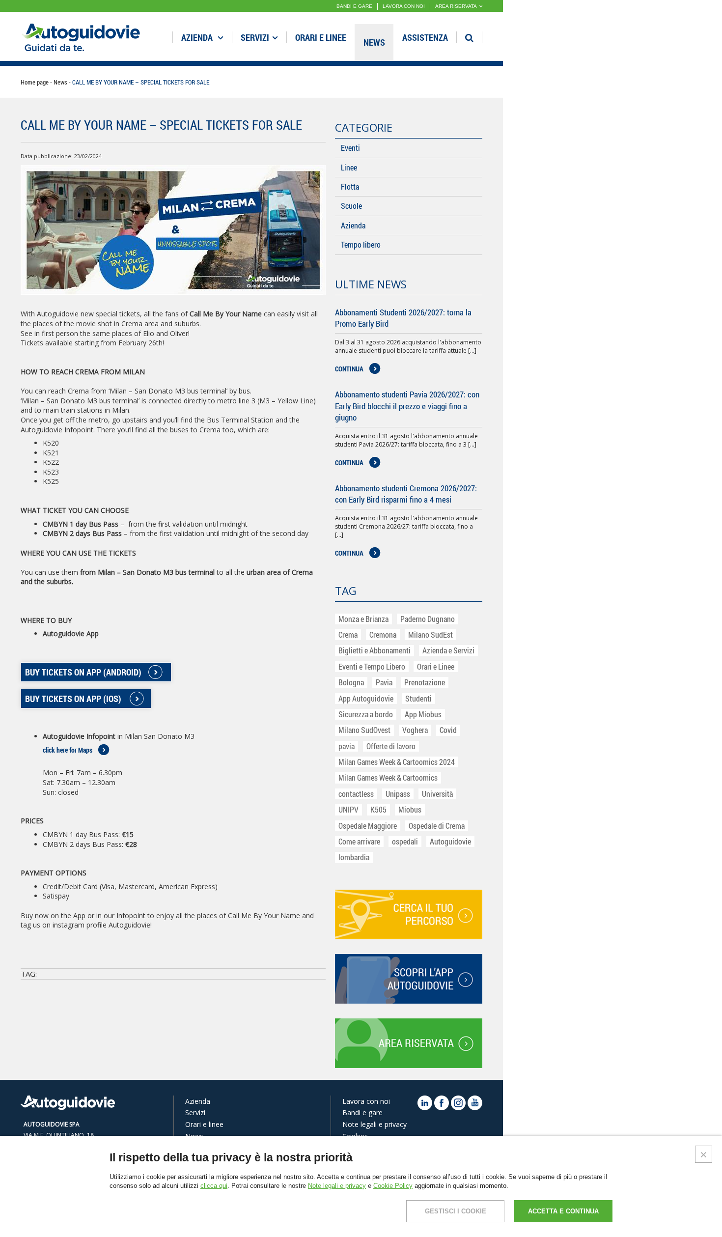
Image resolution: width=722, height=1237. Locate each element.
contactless (356, 793)
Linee (349, 167)
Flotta (350, 186)
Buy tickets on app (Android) (83, 672)
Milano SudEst (430, 634)
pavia (346, 746)
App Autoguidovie (365, 698)
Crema (348, 634)
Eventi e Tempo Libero (371, 666)
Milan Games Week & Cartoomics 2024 (396, 762)
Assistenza (425, 37)
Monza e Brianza (363, 619)
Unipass (398, 793)
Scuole (351, 205)
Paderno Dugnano (427, 619)
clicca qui (213, 1185)
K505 (378, 809)
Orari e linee (320, 37)
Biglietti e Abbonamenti (374, 650)
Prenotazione (424, 682)
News (374, 42)
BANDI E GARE (354, 6)
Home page (35, 82)
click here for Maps (67, 750)
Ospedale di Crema (437, 825)
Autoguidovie (450, 841)
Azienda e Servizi (448, 650)
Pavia (384, 682)
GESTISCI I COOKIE (455, 1211)
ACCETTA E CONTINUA (563, 1211)
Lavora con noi (366, 1101)
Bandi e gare (362, 1112)
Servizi (255, 37)
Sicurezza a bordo (365, 714)
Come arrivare (359, 841)
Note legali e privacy (374, 1124)
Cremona (382, 634)
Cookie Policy (393, 1185)
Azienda (198, 37)
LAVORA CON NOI (404, 6)
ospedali (405, 841)
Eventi (350, 147)
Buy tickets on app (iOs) (73, 698)
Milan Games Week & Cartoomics (388, 777)
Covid (448, 730)
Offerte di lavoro (391, 746)
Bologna (351, 682)
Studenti (418, 698)
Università (437, 793)
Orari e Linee (435, 666)
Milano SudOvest (364, 730)
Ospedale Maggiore (367, 825)
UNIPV (348, 809)
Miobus (409, 809)
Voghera (415, 730)
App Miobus (423, 714)
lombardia (353, 857)
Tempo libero (361, 244)
